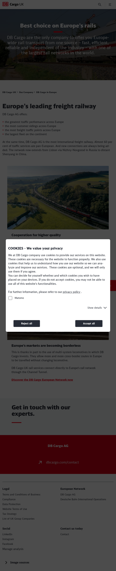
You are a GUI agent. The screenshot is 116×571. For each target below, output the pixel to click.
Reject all (26, 323)
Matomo (19, 297)
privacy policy (71, 292)
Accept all (89, 323)
